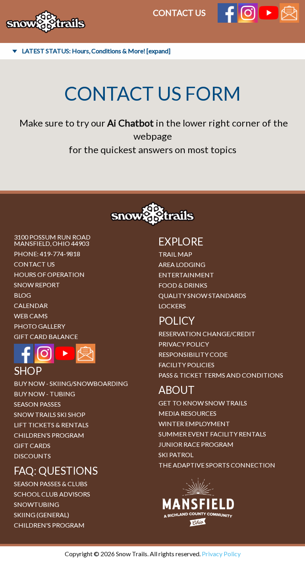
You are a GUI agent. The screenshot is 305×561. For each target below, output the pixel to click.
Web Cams (31, 315)
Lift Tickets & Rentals (51, 425)
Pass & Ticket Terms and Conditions (220, 375)
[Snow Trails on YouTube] (268, 12)
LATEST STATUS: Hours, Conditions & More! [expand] (96, 51)
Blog (22, 295)
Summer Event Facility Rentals (212, 434)
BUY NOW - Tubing (44, 393)
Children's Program (49, 525)
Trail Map (175, 254)
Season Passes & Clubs (50, 483)
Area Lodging (181, 264)
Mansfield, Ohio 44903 (51, 243)
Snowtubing (36, 504)
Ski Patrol (175, 454)
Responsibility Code (193, 354)
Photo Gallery (39, 326)
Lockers (172, 306)
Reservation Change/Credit (206, 333)
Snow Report (37, 284)
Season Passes (37, 404)
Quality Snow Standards (202, 295)
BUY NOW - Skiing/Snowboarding (71, 383)
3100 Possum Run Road (52, 237)
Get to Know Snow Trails (202, 403)
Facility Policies (186, 364)
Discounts (32, 456)
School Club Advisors (52, 494)
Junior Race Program (196, 444)
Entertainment (186, 275)
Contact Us (179, 13)
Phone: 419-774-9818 (47, 253)
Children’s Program (49, 435)
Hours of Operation (49, 274)
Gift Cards (32, 445)
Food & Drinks (182, 285)
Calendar (31, 305)
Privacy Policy (183, 344)
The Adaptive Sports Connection (216, 465)
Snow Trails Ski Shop (49, 414)
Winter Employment (194, 423)
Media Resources (187, 413)
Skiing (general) (41, 514)
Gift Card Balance (46, 336)
